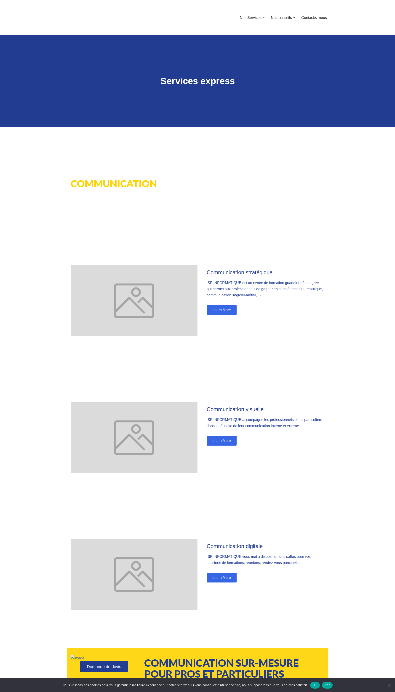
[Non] (389, 685)
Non (327, 685)
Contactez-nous (314, 18)
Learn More (221, 310)
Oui (315, 685)
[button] (263, 17)
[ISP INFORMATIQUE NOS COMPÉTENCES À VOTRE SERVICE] (81, 17)
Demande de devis (104, 666)
